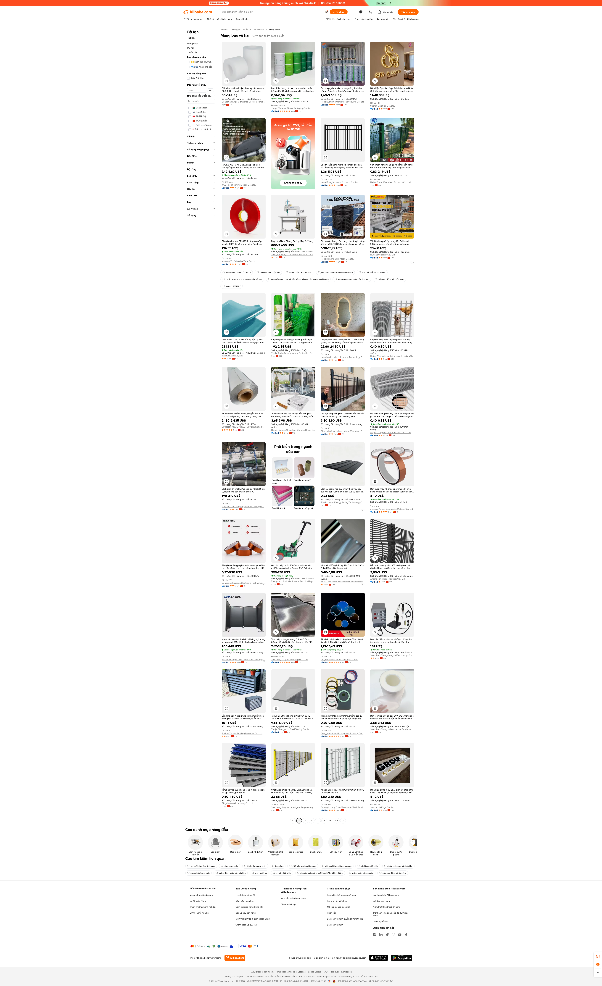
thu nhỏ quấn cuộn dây (270, 272)
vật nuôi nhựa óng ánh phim (202, 866)
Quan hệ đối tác (380, 921)
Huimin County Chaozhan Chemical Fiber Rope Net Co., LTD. (293, 430)
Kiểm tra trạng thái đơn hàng (386, 907)
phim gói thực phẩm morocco (338, 866)
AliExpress (256, 971)
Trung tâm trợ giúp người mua (341, 895)
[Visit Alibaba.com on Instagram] (393, 934)
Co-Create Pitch (198, 901)
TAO (325, 971)
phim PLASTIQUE (233, 286)
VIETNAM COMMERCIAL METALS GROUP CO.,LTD (244, 427)
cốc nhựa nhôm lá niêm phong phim (337, 272)
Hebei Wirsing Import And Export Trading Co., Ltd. (392, 356)
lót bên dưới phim (283, 873)
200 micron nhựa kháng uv (304, 866)
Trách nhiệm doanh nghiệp (203, 907)
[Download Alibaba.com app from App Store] (378, 958)
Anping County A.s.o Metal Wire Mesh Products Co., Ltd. (343, 807)
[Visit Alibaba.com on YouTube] (400, 934)
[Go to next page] (343, 820)
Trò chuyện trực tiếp (337, 901)
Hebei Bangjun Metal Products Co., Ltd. (340, 182)
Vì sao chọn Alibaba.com (201, 895)
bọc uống (279, 866)
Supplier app (304, 958)
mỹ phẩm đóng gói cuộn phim (391, 279)
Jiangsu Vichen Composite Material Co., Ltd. (391, 509)
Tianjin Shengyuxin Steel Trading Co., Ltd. (291, 729)
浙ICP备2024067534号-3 (381, 981)
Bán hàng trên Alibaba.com (386, 895)
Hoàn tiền (331, 913)
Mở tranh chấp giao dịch (338, 907)
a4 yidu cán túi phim (369, 866)
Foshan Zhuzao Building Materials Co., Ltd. (242, 733)
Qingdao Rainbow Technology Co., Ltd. (339, 659)
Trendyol (334, 971)
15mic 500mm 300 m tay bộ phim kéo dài (244, 279)
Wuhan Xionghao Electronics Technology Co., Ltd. (244, 659)
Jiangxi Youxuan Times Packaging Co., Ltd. (291, 108)
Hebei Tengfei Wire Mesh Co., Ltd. (337, 259)
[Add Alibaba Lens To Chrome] (234, 958)
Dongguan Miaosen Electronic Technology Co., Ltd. (244, 583)
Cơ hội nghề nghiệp (199, 913)
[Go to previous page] (293, 820)
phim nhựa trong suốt (200, 873)
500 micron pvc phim (256, 866)
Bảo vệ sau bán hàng (245, 913)
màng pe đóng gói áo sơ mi (394, 873)
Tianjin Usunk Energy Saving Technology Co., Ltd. (343, 502)
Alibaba (223, 29)
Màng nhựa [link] (274, 29)
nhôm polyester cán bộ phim (399, 866)
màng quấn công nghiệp (362, 873)
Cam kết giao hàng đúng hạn (249, 907)
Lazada (301, 971)
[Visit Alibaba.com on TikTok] (406, 934)
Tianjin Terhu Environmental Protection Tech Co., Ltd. (293, 353)
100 (336, 821)
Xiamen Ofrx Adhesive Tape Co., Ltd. (239, 261)
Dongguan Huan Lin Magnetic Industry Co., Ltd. (343, 733)
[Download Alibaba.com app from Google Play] (401, 958)
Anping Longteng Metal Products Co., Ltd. (390, 432)
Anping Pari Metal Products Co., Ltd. (387, 579)
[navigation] (201, 425)
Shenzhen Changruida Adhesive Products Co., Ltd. (392, 729)
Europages (346, 971)
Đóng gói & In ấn (240, 29)
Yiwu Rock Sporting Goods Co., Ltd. (239, 185)
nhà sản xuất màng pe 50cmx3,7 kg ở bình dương (321, 873)
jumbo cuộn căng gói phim (300, 272)
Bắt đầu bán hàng (381, 901)
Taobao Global (314, 971)
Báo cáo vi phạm (335, 924)
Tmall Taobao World (285, 971)
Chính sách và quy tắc (246, 924)
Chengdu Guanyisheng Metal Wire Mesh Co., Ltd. (343, 431)
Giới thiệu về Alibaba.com (203, 888)
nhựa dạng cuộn (231, 866)
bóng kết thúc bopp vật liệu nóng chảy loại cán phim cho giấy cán (300, 279)
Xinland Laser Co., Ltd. (232, 355)
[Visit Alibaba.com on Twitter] (387, 934)
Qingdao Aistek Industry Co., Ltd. (237, 803)
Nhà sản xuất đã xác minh (293, 898)
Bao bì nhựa (258, 29)
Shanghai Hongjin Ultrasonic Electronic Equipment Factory (293, 254)
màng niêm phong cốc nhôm (238, 272)
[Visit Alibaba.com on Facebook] (375, 934)
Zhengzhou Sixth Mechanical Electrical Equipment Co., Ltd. (293, 581)
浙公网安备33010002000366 (352, 981)
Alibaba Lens (202, 958)
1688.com (269, 971)
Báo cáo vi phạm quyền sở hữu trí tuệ (345, 919)
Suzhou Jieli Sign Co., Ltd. (382, 106)
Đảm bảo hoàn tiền (244, 901)
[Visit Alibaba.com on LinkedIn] (381, 934)
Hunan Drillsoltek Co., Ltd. (382, 254)
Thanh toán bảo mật (245, 895)
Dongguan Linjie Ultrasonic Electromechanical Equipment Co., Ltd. (244, 101)
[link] (598, 956)
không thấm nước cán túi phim (232, 873)
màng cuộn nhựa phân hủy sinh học (353, 279)
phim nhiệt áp (261, 873)
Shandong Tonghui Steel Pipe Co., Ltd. (289, 659)
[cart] (371, 12)
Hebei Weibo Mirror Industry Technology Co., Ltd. (343, 357)
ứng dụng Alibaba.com (354, 958)
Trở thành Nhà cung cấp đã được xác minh (391, 914)
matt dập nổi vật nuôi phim (373, 272)
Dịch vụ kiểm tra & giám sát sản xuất (252, 919)
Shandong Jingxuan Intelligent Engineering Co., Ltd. (293, 807)
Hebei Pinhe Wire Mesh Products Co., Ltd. (390, 182)
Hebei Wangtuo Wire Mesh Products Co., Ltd (342, 101)
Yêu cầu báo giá (288, 904)
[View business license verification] (329, 981)
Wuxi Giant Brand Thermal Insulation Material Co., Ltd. (343, 581)
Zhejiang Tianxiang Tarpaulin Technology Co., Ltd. (244, 506)
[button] (327, 12)
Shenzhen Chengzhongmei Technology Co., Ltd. (392, 655)
